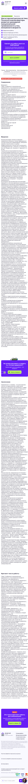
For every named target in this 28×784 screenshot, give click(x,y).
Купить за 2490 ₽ (14, 57)
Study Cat (8, 1)
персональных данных (14, 62)
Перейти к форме (14, 723)
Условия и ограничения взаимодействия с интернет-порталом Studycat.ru (13, 769)
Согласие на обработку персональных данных (11, 758)
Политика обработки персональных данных (10, 753)
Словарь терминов (20, 739)
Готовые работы (19, 733)
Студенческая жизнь (21, 737)
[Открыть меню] (26, 3)
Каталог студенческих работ (7, 3)
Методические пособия (21, 735)
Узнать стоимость (15, 372)
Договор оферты (5, 764)
